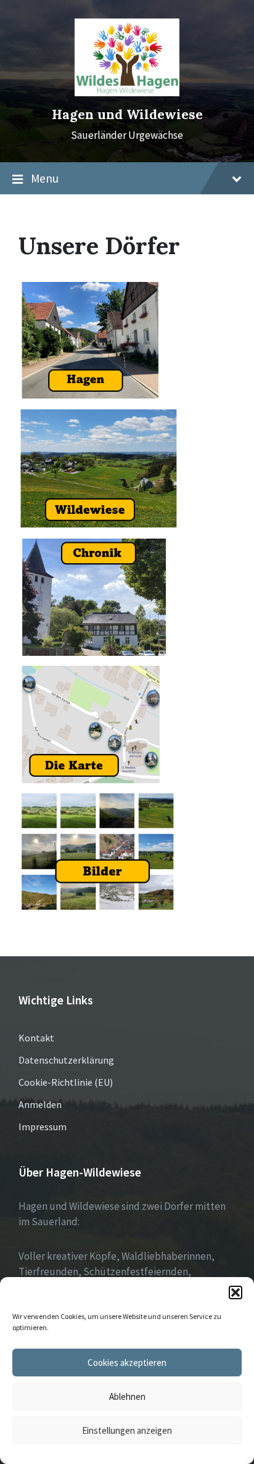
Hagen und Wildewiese (127, 114)
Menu (45, 178)
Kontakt (36, 1038)
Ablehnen (127, 1396)
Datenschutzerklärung (66, 1060)
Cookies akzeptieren (127, 1362)
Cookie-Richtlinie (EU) (65, 1082)
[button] (235, 1292)
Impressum (42, 1126)
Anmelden (40, 1104)
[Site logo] (127, 92)
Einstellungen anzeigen (127, 1430)
